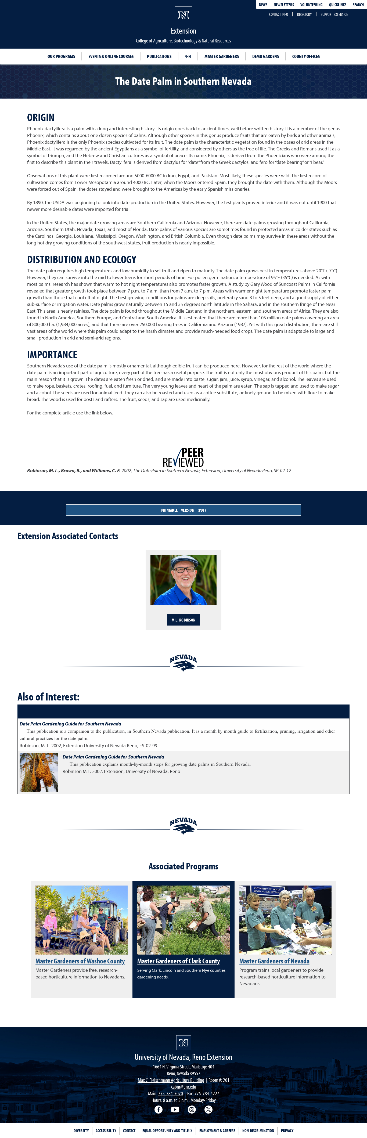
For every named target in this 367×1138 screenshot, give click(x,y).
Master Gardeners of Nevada (274, 960)
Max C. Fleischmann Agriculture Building (171, 1079)
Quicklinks (337, 4)
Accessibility (106, 1130)
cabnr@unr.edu (183, 1086)
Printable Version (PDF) (183, 510)
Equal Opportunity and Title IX (167, 1130)
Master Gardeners (221, 56)
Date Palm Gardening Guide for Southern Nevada (70, 724)
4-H (188, 56)
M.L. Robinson (183, 620)
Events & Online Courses (111, 56)
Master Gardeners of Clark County (178, 960)
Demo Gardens (265, 56)
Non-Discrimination (258, 1130)
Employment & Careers (217, 1130)
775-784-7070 (170, 1093)
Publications (159, 56)
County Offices (306, 56)
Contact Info (278, 14)
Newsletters (284, 4)
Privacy (287, 1130)
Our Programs (61, 56)
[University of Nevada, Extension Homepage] (183, 1042)
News (263, 4)
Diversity (81, 1130)
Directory (304, 14)
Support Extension (334, 14)
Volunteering (311, 4)
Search (358, 4)
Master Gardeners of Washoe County (80, 960)
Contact (129, 1130)
